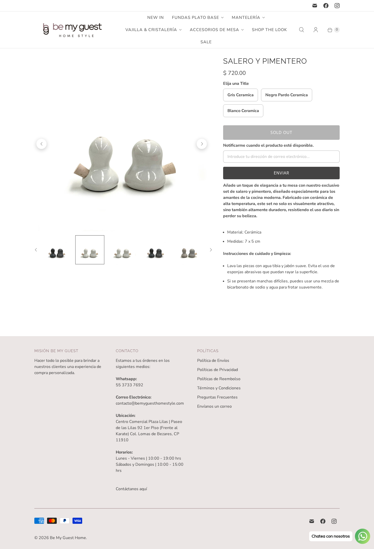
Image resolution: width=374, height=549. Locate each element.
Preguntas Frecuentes (217, 397)
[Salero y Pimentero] (121, 144)
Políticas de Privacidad (217, 370)
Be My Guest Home (68, 538)
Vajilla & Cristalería (151, 30)
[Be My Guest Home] (72, 30)
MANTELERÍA (246, 17)
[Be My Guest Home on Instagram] (337, 5)
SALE (206, 42)
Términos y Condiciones (219, 388)
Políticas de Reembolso (218, 379)
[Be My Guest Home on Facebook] (326, 5)
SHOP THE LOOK (269, 30)
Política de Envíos (213, 360)
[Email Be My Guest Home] (314, 5)
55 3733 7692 (129, 385)
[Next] (202, 144)
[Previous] (41, 144)
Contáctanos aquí (131, 489)
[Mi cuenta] (316, 30)
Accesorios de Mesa (214, 30)
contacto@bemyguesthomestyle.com (150, 403)
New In (155, 17)
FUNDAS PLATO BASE (195, 17)
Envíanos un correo (214, 406)
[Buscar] (301, 30)
